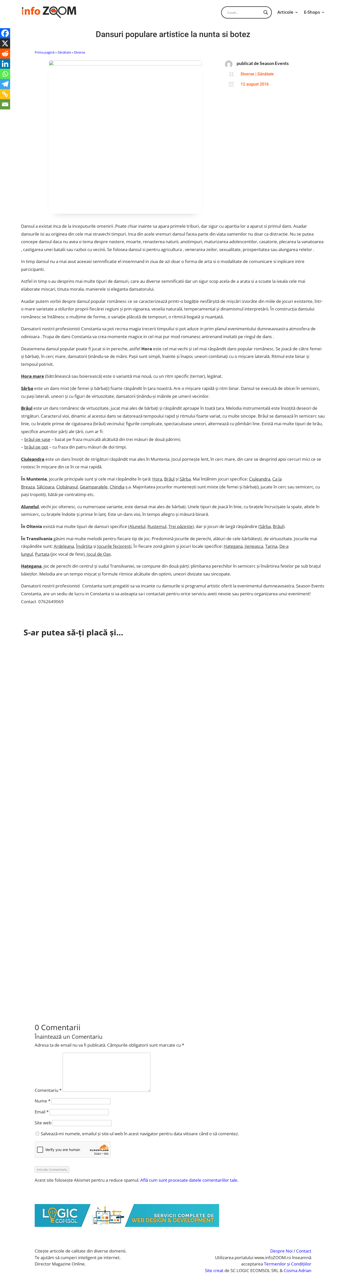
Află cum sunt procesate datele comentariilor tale (188, 1180)
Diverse (79, 52)
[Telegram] (5, 84)
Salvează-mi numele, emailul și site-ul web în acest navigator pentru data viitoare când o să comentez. (140, 1134)
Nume (42, 1101)
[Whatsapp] (5, 74)
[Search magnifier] (265, 12)
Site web (43, 1123)
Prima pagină (44, 52)
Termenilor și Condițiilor (287, 1264)
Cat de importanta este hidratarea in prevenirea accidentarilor (96, 651)
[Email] (5, 104)
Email (42, 1112)
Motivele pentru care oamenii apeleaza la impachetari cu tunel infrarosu (107, 969)
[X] (5, 43)
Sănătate (64, 52)
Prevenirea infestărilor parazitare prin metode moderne (89, 697)
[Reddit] (5, 53)
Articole (285, 12)
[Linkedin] (5, 64)
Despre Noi (281, 1251)
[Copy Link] (5, 94)
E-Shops (312, 12)
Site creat (214, 1270)
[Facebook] (5, 33)
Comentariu (48, 1090)
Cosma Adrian (297, 1270)
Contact (303, 1251)
